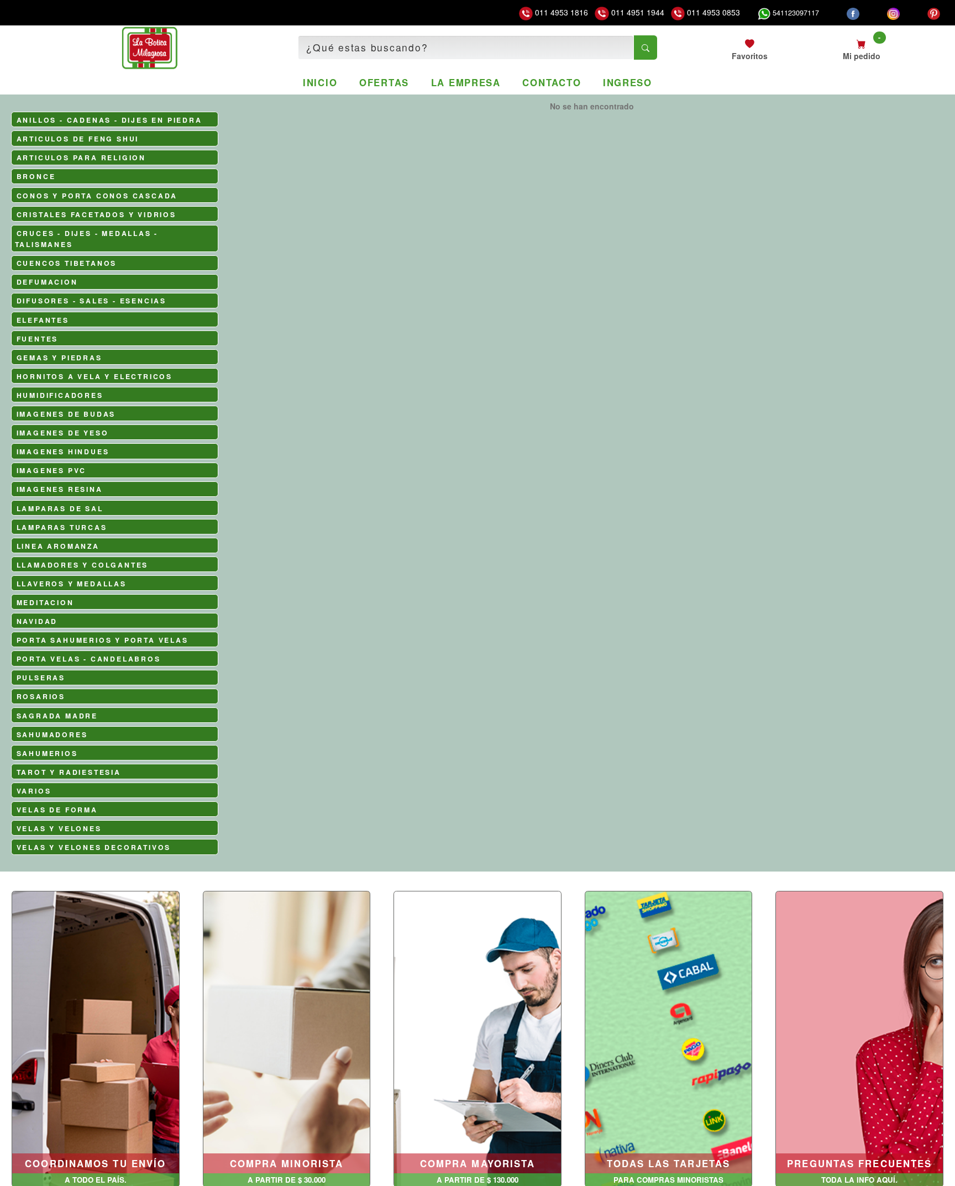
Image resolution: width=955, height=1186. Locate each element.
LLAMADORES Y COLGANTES (83, 565)
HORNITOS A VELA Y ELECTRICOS (94, 376)
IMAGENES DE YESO (63, 433)
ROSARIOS (41, 696)
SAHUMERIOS (47, 753)
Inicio (320, 82)
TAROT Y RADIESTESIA (69, 772)
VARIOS (34, 791)
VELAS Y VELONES (59, 828)
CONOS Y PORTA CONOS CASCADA (97, 196)
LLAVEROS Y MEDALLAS (72, 584)
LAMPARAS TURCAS (62, 527)
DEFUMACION (47, 282)
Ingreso (627, 82)
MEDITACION (45, 602)
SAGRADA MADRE (57, 716)
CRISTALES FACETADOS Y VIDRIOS (96, 214)
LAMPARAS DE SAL (60, 508)
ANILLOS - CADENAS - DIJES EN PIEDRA (109, 120)
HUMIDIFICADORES (60, 395)
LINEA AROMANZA (58, 546)
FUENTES (38, 339)
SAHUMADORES (52, 734)
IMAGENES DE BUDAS (66, 414)
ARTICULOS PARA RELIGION (81, 157)
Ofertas (384, 82)
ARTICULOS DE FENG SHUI (78, 139)
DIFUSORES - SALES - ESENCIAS (91, 301)
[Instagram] (893, 13)
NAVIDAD (37, 621)
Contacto (551, 82)
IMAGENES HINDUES (63, 451)
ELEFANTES (43, 320)
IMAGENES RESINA (60, 489)
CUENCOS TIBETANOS (67, 263)
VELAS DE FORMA (57, 810)
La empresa (466, 82)
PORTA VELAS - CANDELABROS (89, 659)
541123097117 (794, 13)
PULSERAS (41, 678)
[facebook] (853, 13)
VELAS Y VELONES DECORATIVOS (94, 847)
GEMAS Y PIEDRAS (59, 358)
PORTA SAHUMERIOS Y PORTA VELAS (102, 640)
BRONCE (36, 176)
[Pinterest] (933, 13)
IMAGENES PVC (52, 470)
